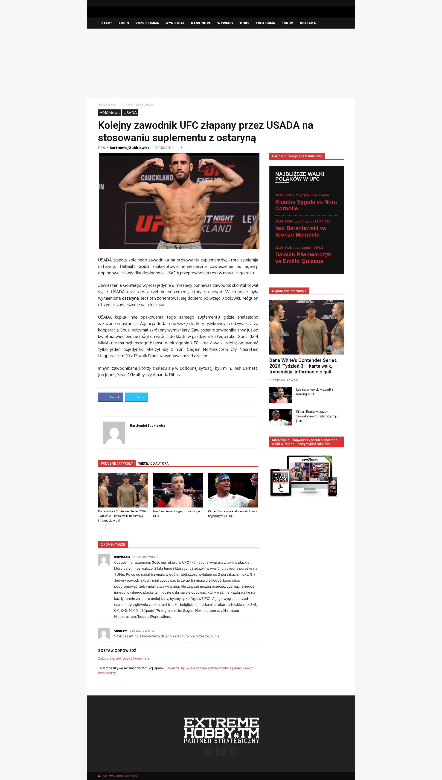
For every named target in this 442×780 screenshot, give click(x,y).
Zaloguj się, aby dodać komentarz (123, 658)
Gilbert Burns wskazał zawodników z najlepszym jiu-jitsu (318, 416)
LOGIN (124, 23)
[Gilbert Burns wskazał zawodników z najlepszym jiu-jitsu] (233, 490)
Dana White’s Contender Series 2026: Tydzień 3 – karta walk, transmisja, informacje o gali (122, 516)
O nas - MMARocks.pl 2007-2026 (118, 775)
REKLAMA (308, 23)
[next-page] (108, 527)
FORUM (288, 23)
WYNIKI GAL (175, 23)
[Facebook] (325, 3)
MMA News (125, 104)
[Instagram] (333, 3)
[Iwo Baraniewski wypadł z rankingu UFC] (178, 490)
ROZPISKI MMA (147, 23)
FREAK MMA (265, 23)
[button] (338, 23)
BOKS (244, 23)
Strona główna (106, 104)
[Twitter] (340, 3)
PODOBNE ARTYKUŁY (117, 463)
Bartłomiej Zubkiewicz (130, 147)
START (106, 23)
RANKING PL (201, 23)
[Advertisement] (221, 63)
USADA (130, 112)
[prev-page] (101, 527)
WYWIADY (225, 23)
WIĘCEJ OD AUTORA (153, 463)
